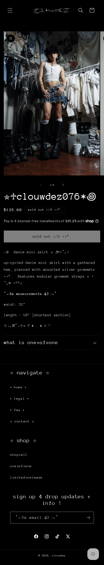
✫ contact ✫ (22, 421)
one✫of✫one (21, 466)
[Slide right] (63, 184)
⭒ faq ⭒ (17, 410)
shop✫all (19, 455)
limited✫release (26, 477)
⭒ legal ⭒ (19, 398)
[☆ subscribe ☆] (88, 518)
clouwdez (59, 555)
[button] (10, 10)
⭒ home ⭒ (18, 387)
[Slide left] (40, 184)
